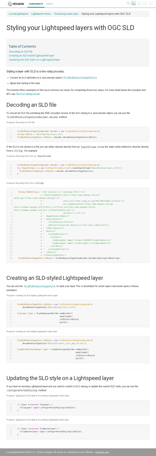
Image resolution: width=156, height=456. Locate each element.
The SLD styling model (28, 94)
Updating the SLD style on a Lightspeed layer (34, 59)
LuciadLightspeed (18, 14)
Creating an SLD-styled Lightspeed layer (31, 55)
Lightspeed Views (41, 14)
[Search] (128, 4)
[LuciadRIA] (139, 4)
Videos (49, 3)
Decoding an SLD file (20, 51)
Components (36, 3)
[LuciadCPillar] (151, 4)
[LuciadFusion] (145, 4)
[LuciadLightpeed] (133, 4)
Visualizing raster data (66, 14)
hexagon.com (102, 452)
